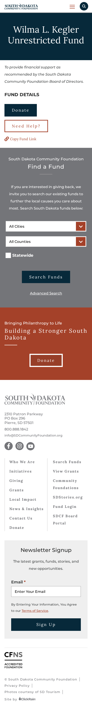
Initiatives (20, 471)
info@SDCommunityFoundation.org (33, 435)
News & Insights (26, 509)
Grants (16, 490)
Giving (16, 480)
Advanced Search (46, 293)
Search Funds (46, 277)
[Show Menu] (72, 6)
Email (17, 582)
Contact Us (21, 518)
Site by (11, 699)
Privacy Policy (17, 686)
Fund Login (65, 506)
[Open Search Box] (84, 6)
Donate (20, 110)
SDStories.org (68, 497)
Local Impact (23, 499)
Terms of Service (35, 611)
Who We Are (22, 462)
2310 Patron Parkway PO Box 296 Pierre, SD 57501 (23, 418)
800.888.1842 (16, 429)
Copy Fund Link (23, 139)
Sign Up (46, 624)
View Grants (66, 471)
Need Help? (26, 126)
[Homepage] (34, 404)
